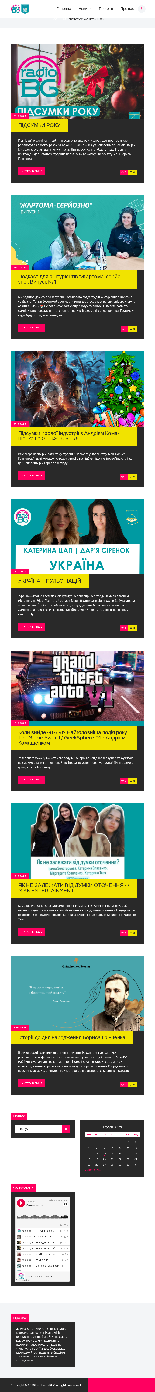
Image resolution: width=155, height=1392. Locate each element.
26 (96, 1165)
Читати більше (32, 171)
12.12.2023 (20, 876)
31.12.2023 (20, 116)
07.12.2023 (20, 1028)
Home (54, 19)
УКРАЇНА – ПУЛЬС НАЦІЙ (49, 581)
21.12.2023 (20, 424)
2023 (63, 19)
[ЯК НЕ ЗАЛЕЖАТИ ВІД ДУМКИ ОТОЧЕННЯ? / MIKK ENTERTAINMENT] (77, 841)
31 (135, 1165)
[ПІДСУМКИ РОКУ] (77, 81)
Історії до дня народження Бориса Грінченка (72, 1037)
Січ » (97, 1170)
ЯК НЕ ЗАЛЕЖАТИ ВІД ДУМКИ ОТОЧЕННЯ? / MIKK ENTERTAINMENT (73, 888)
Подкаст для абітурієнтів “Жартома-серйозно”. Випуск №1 (70, 279)
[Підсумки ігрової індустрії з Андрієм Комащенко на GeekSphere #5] (77, 389)
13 (104, 1153)
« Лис (88, 1170)
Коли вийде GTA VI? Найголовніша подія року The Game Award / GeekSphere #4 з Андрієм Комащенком (72, 738)
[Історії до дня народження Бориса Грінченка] (77, 993)
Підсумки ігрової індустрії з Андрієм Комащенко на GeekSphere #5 (69, 436)
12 (96, 1153)
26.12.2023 (20, 267)
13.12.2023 (20, 571)
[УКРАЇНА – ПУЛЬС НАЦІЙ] (77, 536)
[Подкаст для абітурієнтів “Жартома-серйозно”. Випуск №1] (77, 232)
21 (112, 1159)
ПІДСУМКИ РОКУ (39, 125)
